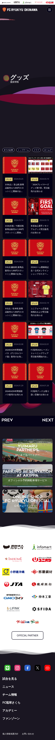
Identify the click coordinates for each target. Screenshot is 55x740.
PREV (7, 420)
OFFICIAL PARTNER (27, 635)
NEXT (47, 420)
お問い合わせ (28, 733)
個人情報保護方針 (10, 733)
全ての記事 (8, 150)
